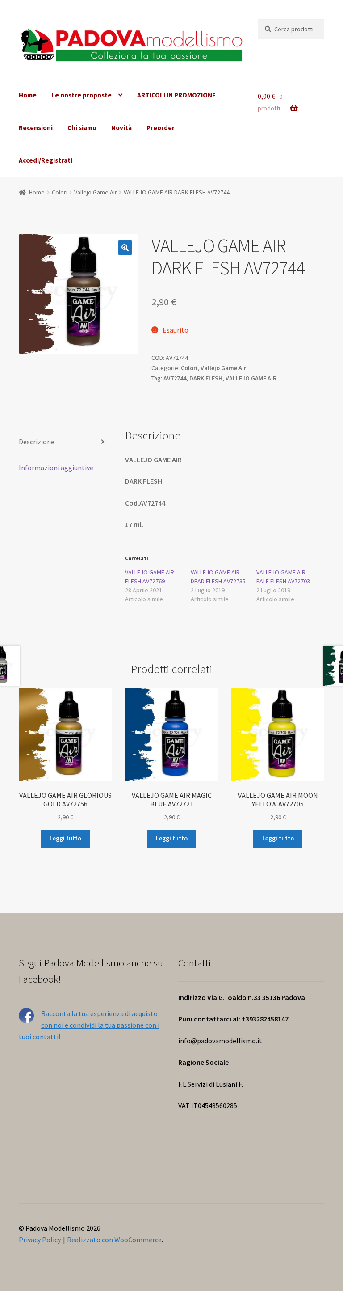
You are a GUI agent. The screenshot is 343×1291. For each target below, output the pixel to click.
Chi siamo (81, 127)
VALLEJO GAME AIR (251, 378)
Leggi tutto (65, 838)
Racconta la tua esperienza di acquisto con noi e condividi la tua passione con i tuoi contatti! (89, 1025)
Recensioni (36, 127)
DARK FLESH (205, 378)
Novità (121, 127)
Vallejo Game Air (95, 192)
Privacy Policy (40, 1239)
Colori (59, 192)
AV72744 (174, 378)
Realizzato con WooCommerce (114, 1239)
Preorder (160, 127)
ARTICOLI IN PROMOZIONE (176, 95)
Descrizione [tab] (36, 441)
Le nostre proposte (81, 95)
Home (28, 95)
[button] (125, 247)
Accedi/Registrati (45, 160)
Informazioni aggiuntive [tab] (56, 467)
